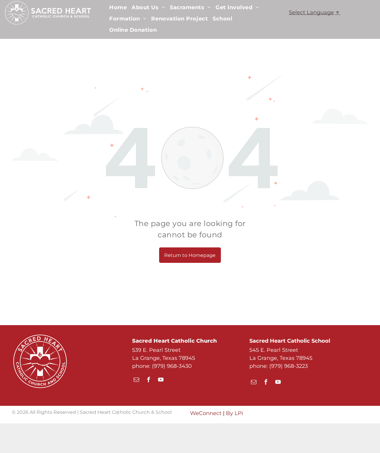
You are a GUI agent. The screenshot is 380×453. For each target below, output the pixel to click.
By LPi (234, 413)
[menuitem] (118, 7)
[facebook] (148, 380)
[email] (136, 380)
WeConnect (205, 413)
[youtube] (160, 380)
